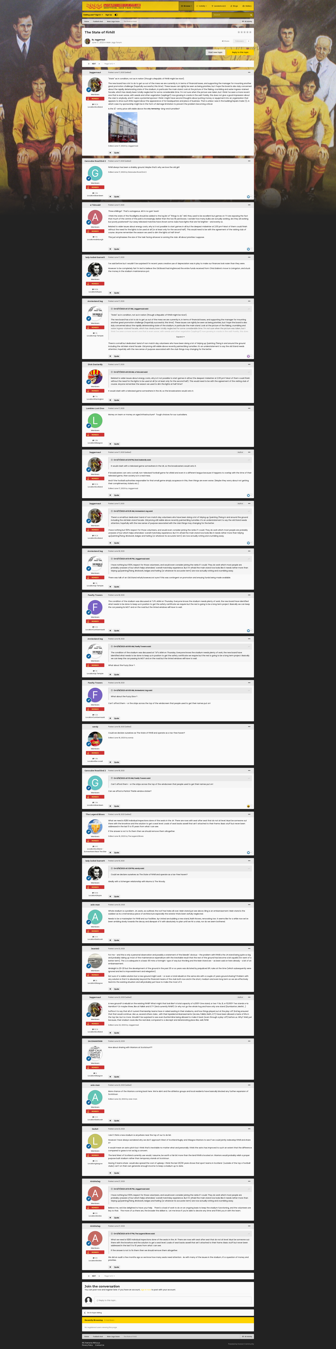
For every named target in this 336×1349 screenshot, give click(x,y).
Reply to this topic (240, 52)
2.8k (96, 440)
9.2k (96, 627)
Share (226, 41)
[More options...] (249, 72)
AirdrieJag (95, 1181)
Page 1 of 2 (109, 64)
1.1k (96, 333)
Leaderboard (220, 6)
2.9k (96, 193)
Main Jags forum (114, 42)
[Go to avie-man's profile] (95, 917)
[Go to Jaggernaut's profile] (87, 41)
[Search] (251, 14)
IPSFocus (96, 1343)
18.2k (96, 104)
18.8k (96, 289)
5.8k (96, 758)
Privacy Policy (87, 1345)
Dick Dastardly (95, 364)
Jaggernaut (99, 39)
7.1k (96, 396)
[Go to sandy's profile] (95, 739)
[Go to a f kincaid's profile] (95, 217)
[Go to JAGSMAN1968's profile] (95, 1053)
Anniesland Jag (95, 301)
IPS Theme (86, 1343)
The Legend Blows (95, 814)
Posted (116, 72)
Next (94, 64)
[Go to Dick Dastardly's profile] (95, 376)
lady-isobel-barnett (95, 257)
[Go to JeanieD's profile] (95, 961)
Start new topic (215, 52)
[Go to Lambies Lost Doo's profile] (95, 420)
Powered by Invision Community (241, 1344)
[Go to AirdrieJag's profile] (95, 1193)
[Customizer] (116, 14)
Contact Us (99, 1345)
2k (96, 980)
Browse (186, 6)
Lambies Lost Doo (95, 408)
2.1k (96, 1161)
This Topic (241, 15)
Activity (202, 6)
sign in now (146, 1289)
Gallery (248, 6)
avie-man (95, 905)
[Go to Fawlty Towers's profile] (95, 607)
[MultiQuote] (110, 153)
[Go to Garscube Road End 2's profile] (95, 173)
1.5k (96, 237)
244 (96, 936)
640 (96, 846)
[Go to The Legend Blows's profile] (95, 826)
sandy (95, 727)
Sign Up (109, 15)
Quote (116, 153)
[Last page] (99, 63)
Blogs (235, 6)
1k (96, 1073)
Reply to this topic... (108, 1300)
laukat (95, 1129)
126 (96, 1213)
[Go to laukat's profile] (95, 1141)
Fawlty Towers (95, 595)
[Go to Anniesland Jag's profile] (95, 313)
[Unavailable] (122, 127)
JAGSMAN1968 (95, 1041)
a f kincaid (95, 205)
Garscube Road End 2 (95, 161)
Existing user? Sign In (92, 15)
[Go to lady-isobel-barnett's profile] (95, 269)
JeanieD (95, 948)
